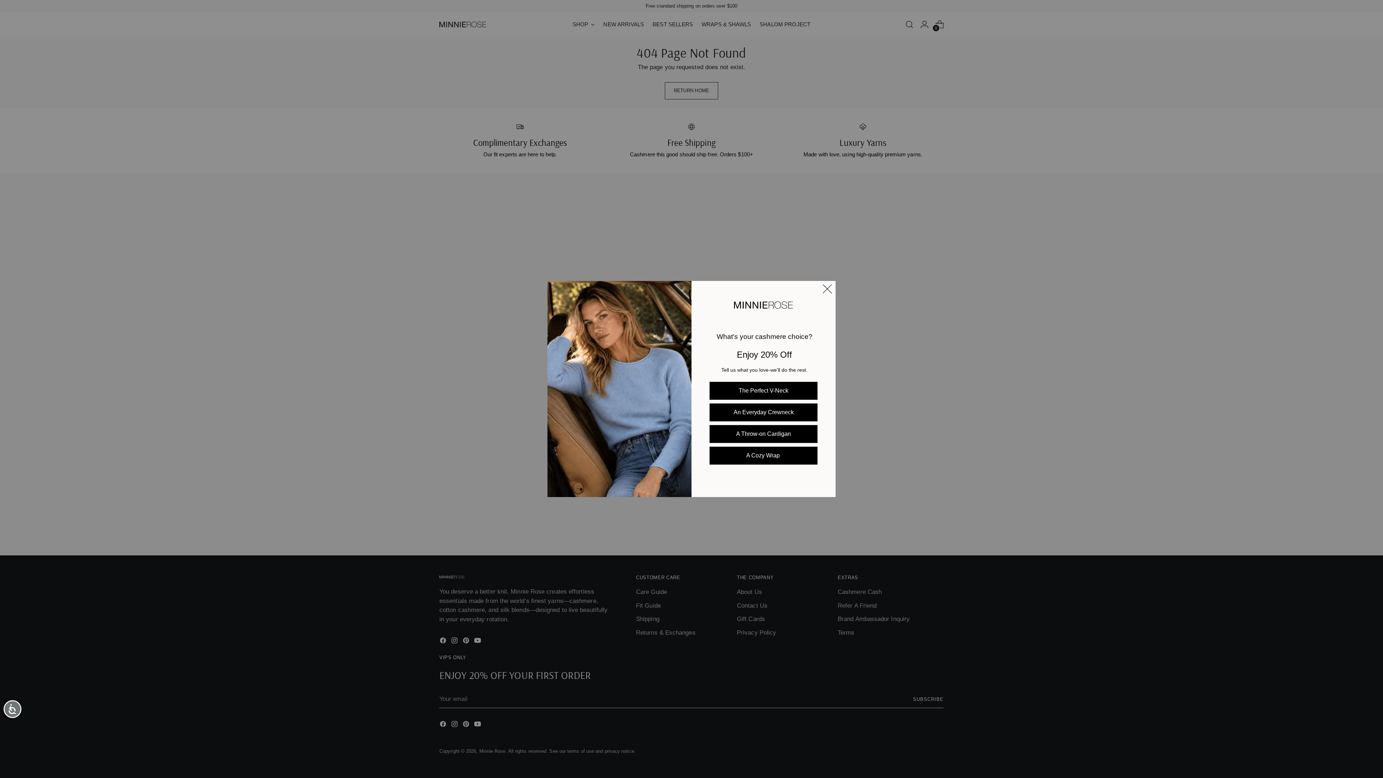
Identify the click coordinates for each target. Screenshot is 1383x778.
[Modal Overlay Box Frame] (691, 389)
